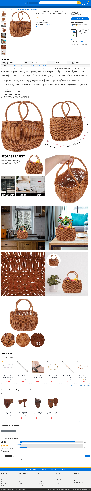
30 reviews (45, 17)
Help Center (44, 469)
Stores (20, 477)
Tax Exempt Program (42, 485)
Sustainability (4, 483)
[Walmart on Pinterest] (82, 483)
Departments (6, 7)
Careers (46, 7)
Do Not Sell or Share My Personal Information (67, 489)
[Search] (79, 2)
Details (81, 41)
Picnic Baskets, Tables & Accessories (31, 9)
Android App (76, 477)
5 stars (18, 441)
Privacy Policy (58, 477)
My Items (52, 7)
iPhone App (76, 476)
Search (87, 456)
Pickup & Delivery (34, 7)
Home (2, 9)
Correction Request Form (8, 431)
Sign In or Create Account (33, 469)
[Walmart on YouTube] (79, 483)
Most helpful (25, 456)
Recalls (39, 479)
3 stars (18, 444)
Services (12, 7)
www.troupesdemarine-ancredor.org (52, 26)
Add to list (76, 44)
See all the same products (84, 421)
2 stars (18, 445)
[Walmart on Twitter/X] (77, 483)
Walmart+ (21, 481)
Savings (17, 7)
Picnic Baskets (48, 65)
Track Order (53, 469)
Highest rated (17, 456)
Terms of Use (58, 476)
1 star (19, 447)
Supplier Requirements (6, 485)
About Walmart (4, 476)
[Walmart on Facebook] (74, 483)
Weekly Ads (62, 469)
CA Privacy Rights (59, 479)
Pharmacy (41, 7)
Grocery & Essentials (24, 7)
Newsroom (3, 479)
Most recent (8, 456)
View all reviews (5, 451)
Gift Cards (21, 483)
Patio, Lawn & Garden (8, 9)
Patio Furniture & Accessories (18, 9)
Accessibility (40, 481)
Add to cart (80, 18)
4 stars (18, 442)
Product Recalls (41, 483)
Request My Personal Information (62, 481)
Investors (3, 481)
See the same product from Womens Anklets (80, 385)
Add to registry (85, 44)
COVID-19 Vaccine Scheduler (43, 476)
